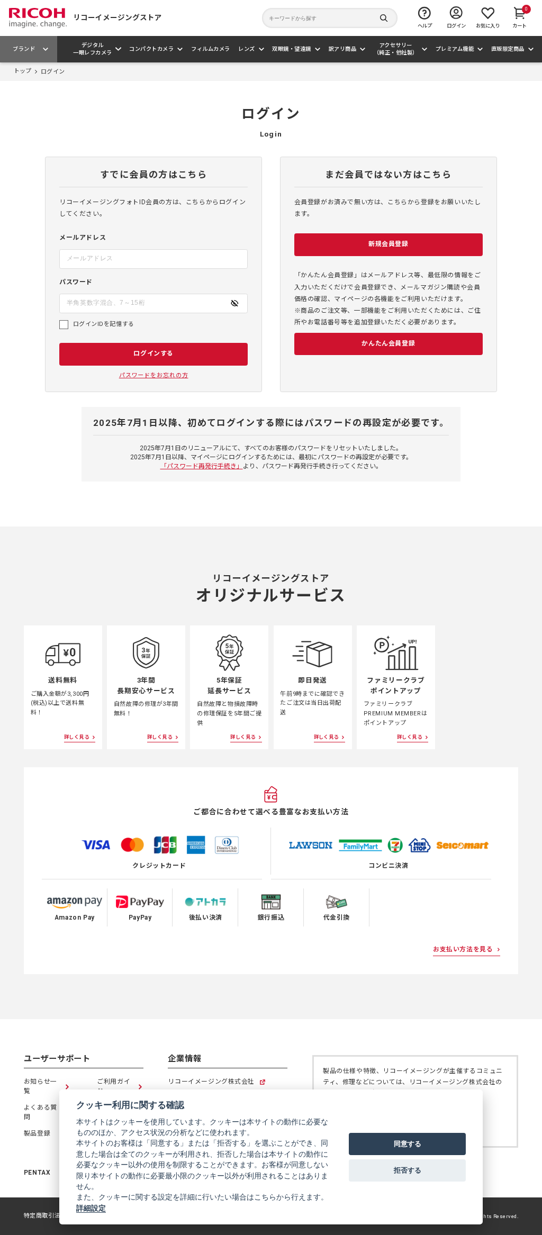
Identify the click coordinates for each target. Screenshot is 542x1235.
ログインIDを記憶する (103, 324)
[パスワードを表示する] (234, 303)
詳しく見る (76, 737)
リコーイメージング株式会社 (211, 1082)
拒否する (407, 1170)
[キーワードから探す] (330, 18)
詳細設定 (91, 1208)
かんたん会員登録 (388, 343)
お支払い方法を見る (463, 949)
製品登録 (37, 1133)
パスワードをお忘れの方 (153, 375)
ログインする (153, 353)
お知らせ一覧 (40, 1086)
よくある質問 (40, 1112)
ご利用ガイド (113, 1086)
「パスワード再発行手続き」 (201, 466)
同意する (407, 1143)
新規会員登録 (388, 244)
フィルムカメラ (210, 49)
